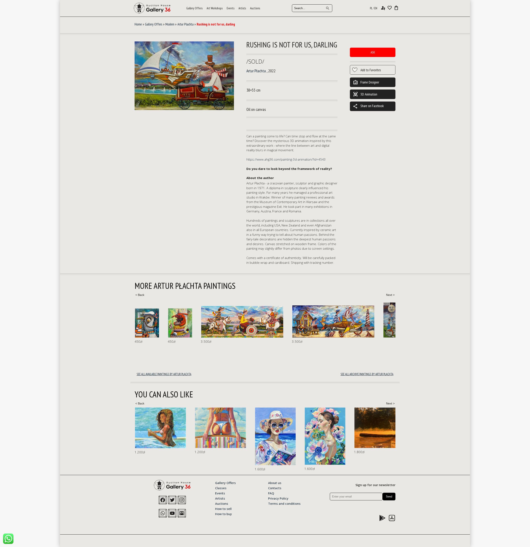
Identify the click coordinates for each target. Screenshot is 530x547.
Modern (169, 24)
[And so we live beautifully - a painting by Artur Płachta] (300, 321)
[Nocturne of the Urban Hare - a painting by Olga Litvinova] (389, 434)
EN (375, 8)
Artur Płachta (185, 24)
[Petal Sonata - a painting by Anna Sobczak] (265, 436)
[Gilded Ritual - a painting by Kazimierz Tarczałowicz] (327, 428)
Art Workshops (215, 8)
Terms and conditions (284, 503)
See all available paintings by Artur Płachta (164, 374)
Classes (220, 488)
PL (371, 8)
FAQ (271, 493)
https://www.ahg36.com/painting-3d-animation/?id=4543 (286, 159)
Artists (242, 8)
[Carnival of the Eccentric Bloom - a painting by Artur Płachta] (147, 323)
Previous (140, 295)
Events (230, 8)
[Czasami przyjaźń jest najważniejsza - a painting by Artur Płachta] (373, 320)
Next (390, 295)
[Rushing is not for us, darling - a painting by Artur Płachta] (184, 75)
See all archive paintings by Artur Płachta (367, 374)
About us (274, 482)
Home (138, 24)
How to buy (223, 514)
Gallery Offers (194, 8)
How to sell (223, 508)
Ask (373, 52)
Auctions (255, 8)
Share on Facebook (368, 106)
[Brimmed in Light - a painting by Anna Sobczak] (215, 436)
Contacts (274, 488)
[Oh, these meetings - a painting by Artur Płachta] (209, 322)
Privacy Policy (278, 498)
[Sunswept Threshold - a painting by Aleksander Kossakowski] (160, 428)
